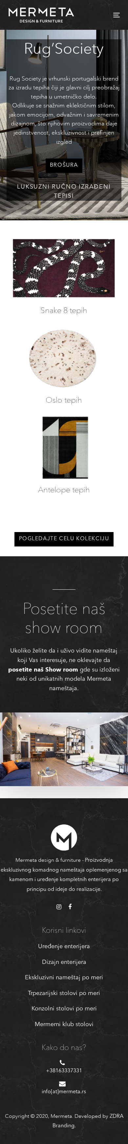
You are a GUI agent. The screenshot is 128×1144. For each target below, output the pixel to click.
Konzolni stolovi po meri (64, 1009)
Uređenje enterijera (64, 947)
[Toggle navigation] (101, 14)
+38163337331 (64, 1071)
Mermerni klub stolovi (64, 1024)
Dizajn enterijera (64, 962)
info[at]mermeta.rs (64, 1092)
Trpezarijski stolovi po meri (64, 993)
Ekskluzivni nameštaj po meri (64, 978)
